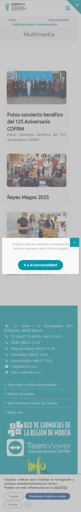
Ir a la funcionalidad (40, 264)
